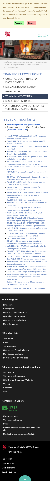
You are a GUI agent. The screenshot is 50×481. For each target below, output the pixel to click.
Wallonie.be (8, 372)
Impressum (7, 458)
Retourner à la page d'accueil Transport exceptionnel (23, 288)
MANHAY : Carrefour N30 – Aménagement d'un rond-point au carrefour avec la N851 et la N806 (26, 267)
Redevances (12, 91)
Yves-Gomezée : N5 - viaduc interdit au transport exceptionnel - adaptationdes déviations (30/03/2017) (27, 277)
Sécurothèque (9, 346)
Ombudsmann (8, 467)
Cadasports (8, 308)
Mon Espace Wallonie (13, 354)
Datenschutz (8, 463)
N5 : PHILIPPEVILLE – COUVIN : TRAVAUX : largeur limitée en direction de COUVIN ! (25, 163)
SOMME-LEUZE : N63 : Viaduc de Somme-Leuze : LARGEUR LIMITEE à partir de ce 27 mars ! (27, 252)
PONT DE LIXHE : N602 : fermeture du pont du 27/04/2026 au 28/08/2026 (26, 183)
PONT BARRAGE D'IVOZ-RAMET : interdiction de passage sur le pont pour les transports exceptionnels (27, 195)
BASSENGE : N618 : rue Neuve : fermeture (24, 200)
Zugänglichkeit (9, 472)
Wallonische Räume (12, 420)
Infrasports (8, 305)
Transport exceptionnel (35, 65)
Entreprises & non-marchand (40, 35)
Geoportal (8, 387)
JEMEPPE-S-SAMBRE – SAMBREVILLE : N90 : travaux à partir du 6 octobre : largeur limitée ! (26, 224)
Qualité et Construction (14, 316)
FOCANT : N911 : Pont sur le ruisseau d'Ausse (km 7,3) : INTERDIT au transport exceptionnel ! (27, 257)
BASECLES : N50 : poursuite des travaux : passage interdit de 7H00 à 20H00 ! (24, 209)
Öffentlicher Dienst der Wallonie (18, 380)
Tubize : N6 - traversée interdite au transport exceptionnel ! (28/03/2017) (25, 283)
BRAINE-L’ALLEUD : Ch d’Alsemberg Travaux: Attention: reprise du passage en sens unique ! (26, 219)
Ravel (5, 342)
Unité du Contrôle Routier (15, 312)
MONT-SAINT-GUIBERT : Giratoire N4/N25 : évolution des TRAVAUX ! (25, 214)
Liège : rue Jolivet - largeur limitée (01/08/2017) (26, 271)
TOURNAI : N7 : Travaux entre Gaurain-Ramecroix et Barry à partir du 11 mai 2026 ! (27, 178)
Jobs (5, 391)
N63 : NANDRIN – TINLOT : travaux (21, 238)
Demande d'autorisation (20, 87)
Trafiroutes (8, 338)
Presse (6, 424)
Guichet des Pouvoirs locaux (16, 350)
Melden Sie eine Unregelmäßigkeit (18, 434)
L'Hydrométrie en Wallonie (15, 358)
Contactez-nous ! (11, 416)
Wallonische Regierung (14, 376)
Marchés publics (10, 324)
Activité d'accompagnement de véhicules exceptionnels (24, 107)
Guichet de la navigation (14, 320)
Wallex (6, 384)
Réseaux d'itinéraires (18, 101)
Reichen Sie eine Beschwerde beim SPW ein (21, 429)
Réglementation (18, 65)
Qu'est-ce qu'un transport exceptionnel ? (22, 80)
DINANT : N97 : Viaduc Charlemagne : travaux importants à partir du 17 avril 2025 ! (26, 234)
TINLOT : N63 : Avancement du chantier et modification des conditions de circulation (24, 242)
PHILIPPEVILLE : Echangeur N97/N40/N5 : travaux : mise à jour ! (24, 188)
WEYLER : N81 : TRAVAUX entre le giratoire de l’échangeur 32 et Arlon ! (26, 247)
